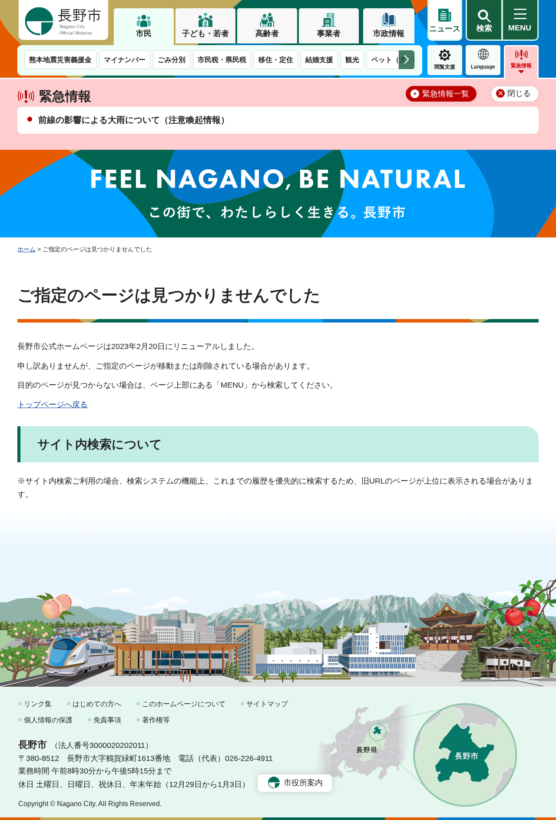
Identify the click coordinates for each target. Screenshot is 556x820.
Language (483, 67)
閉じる (519, 93)
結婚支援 (319, 59)
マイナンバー (125, 59)
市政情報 (388, 33)
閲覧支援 (444, 67)
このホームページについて (183, 704)
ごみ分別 (171, 59)
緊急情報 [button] (521, 66)
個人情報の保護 (48, 720)
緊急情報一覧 (445, 93)
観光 (352, 59)
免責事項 (107, 720)
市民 (144, 33)
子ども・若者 (205, 33)
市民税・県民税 (222, 59)
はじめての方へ (97, 704)
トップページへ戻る (52, 404)
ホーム (26, 249)
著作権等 (156, 720)
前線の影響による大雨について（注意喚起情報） (133, 120)
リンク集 (38, 704)
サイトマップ (267, 704)
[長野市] (63, 20)
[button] (484, 20)
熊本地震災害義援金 (60, 59)
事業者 (329, 33)
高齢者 (267, 33)
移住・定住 (275, 59)
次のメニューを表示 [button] (406, 59)
